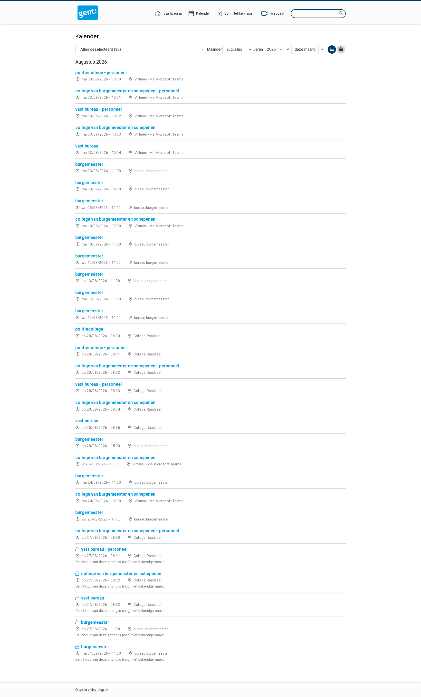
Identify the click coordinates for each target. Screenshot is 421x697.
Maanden (214, 49)
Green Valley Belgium (93, 690)
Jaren (258, 49)
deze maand (305, 49)
